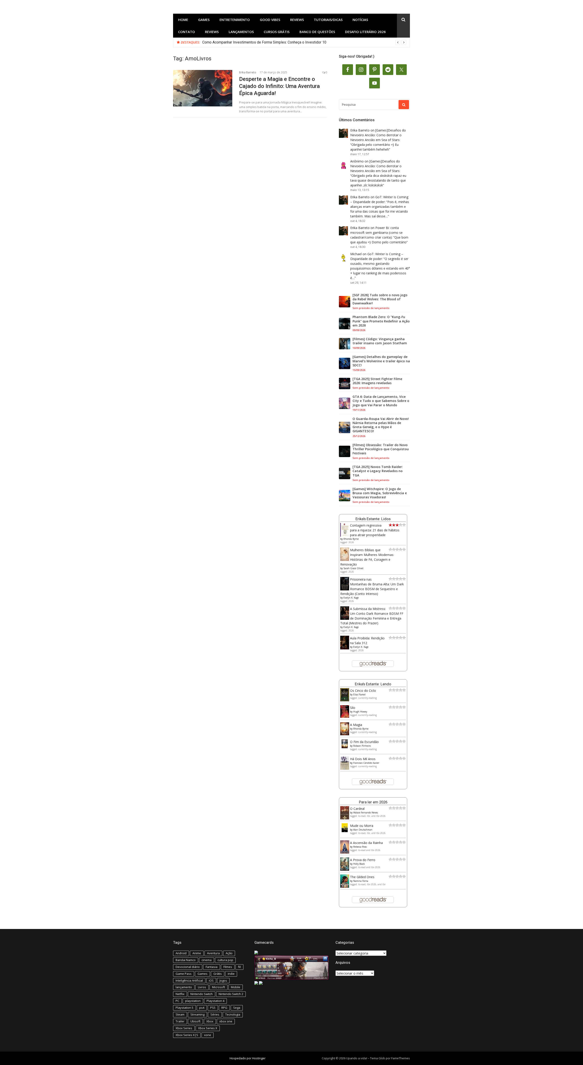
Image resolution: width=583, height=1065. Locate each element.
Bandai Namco (186, 960)
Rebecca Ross (360, 846)
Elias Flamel (359, 694)
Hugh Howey (360, 711)
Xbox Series (184, 1028)
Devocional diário (188, 967)
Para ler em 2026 (373, 802)
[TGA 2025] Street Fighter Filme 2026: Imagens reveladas (377, 381)
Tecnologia (232, 1014)
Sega (236, 1008)
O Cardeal (357, 808)
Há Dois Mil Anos (363, 759)
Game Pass (184, 974)
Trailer (180, 1021)
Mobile (235, 987)
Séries (214, 1014)
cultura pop (225, 960)
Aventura (213, 953)
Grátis (217, 974)
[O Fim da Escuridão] (344, 747)
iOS (211, 980)
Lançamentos (241, 31)
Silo (352, 707)
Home (183, 19)
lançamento (184, 987)
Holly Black (359, 863)
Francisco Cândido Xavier (366, 762)
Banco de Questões (317, 31)
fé (239, 967)
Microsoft (218, 987)
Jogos (223, 980)
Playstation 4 (215, 1001)
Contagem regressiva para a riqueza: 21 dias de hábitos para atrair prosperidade (374, 530)
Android (181, 953)
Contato (186, 31)
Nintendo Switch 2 (231, 994)
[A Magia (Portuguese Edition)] (344, 734)
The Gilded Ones (362, 877)
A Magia (356, 725)
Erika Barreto (247, 72)
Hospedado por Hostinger (248, 1058)
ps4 (201, 1008)
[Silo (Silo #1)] (344, 716)
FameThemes (400, 1058)
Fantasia (211, 967)
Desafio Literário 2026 (365, 31)
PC (177, 1001)
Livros (202, 987)
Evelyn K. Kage (351, 597)
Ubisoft (195, 1021)
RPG (224, 1008)
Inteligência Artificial (189, 980)
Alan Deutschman (362, 829)
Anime (196, 953)
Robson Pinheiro (362, 745)
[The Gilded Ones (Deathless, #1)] (344, 886)
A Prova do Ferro (362, 860)
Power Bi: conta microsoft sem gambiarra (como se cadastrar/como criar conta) (376, 232)
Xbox (209, 1021)
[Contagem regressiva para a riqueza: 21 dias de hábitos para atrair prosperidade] (344, 535)
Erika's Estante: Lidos (373, 519)
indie (231, 974)
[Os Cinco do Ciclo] (344, 700)
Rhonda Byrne (351, 538)
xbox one (225, 1021)
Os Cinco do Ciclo (363, 690)
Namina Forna (360, 880)
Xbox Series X (207, 1028)
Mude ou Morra (361, 825)
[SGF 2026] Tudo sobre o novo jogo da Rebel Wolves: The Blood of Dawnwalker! (380, 299)
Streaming (197, 1014)
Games (204, 19)
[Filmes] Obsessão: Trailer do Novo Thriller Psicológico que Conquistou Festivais (381, 449)
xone (207, 1035)
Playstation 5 (184, 1008)
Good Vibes (270, 19)
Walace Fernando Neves (365, 812)
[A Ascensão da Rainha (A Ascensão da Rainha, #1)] (344, 852)
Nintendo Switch (201, 994)
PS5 (212, 1008)
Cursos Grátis (276, 31)
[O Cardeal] (344, 818)
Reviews (297, 19)
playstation (193, 1001)
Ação (229, 953)
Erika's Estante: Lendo (373, 684)
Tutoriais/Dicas (328, 19)
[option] (304, 42)
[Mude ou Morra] (344, 831)
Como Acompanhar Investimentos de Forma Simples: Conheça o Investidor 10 (264, 42)
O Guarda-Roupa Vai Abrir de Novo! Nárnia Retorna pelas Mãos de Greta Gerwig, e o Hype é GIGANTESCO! (381, 425)
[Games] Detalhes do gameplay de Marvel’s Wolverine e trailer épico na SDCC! (381, 361)
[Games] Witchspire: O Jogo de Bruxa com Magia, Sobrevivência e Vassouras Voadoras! (380, 493)
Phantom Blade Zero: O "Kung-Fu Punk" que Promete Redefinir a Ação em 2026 (381, 321)
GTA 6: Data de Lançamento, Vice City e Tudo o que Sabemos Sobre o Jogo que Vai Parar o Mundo (381, 401)
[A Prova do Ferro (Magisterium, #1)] (344, 869)
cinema (207, 960)
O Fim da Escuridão (364, 742)
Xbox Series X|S (187, 1035)
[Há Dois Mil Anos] (344, 768)
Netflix (180, 994)
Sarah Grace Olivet (353, 568)
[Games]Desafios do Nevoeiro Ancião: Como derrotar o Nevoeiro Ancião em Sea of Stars (378, 135)
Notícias (360, 19)
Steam (180, 1014)
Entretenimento (235, 19)
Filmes (227, 967)
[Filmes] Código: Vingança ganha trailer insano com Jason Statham (380, 341)
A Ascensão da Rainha (366, 843)
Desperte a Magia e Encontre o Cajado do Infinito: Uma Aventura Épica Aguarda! (279, 86)
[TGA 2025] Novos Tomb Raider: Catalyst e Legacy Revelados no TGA (378, 471)
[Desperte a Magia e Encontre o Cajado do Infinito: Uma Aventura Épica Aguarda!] (202, 88)
